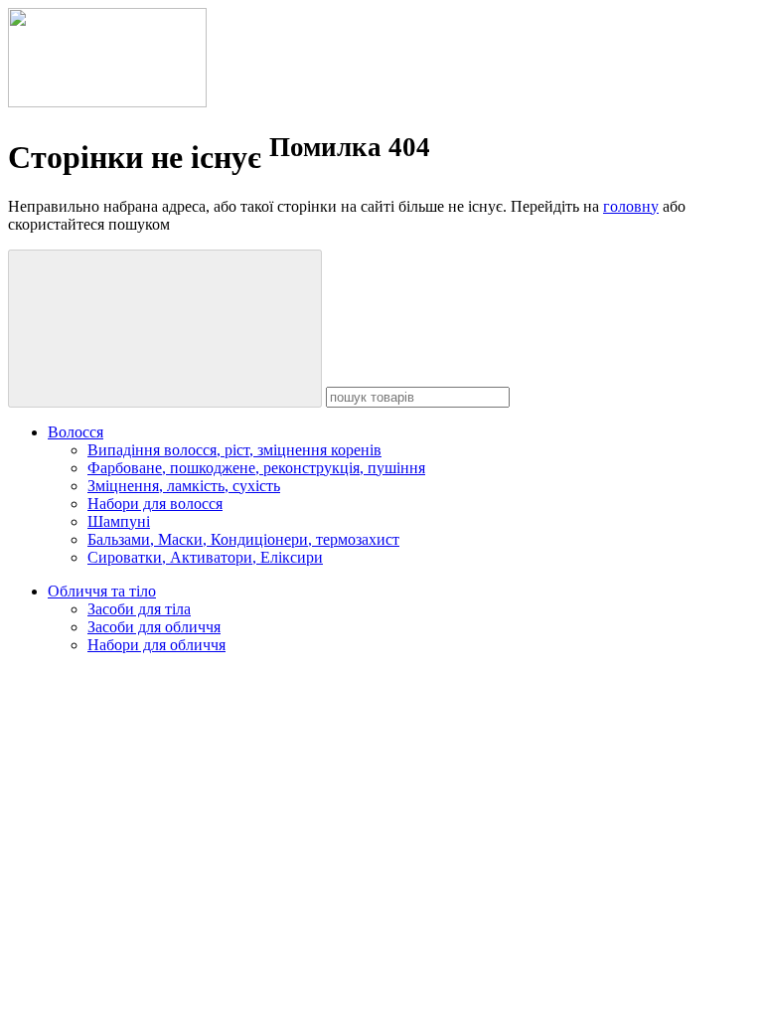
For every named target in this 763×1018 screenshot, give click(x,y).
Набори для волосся (155, 503)
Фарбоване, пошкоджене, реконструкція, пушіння (256, 467)
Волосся (75, 432)
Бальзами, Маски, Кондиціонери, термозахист (243, 539)
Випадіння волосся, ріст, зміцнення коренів (234, 449)
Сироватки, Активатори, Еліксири (205, 557)
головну (631, 206)
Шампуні (118, 521)
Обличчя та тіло (102, 591)
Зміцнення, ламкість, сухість (183, 485)
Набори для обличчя (156, 644)
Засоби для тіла (139, 608)
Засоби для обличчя (154, 626)
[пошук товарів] (165, 329)
